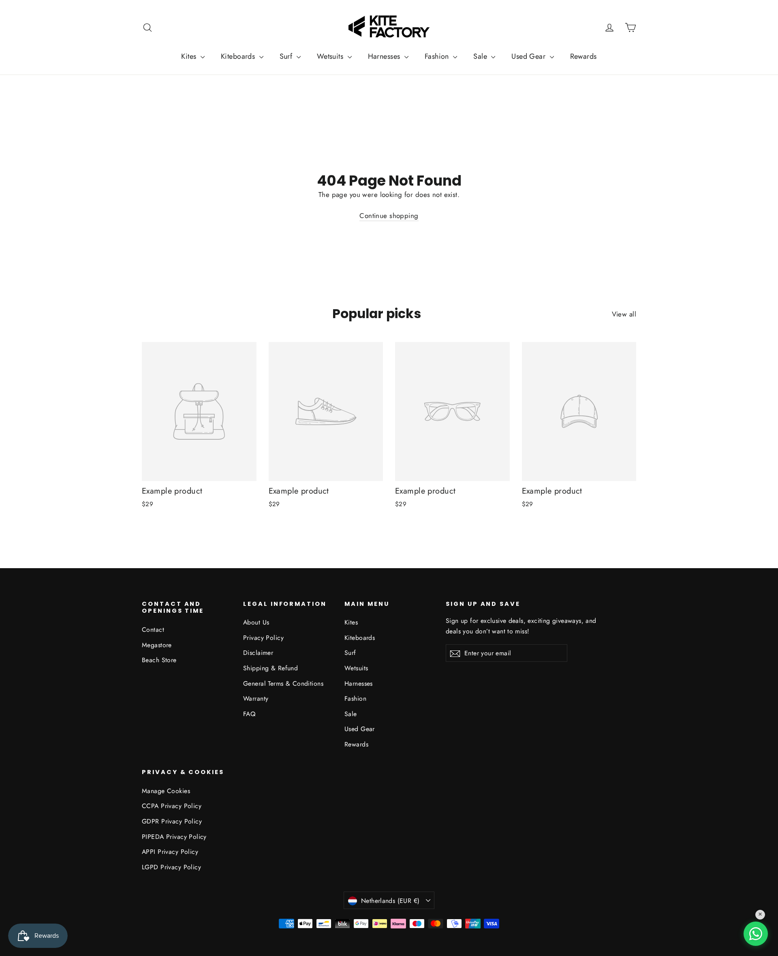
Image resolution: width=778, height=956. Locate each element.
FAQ (249, 714)
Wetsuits (331, 56)
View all (624, 314)
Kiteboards (239, 56)
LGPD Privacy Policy (171, 867)
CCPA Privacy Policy (171, 806)
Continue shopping (388, 215)
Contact (153, 629)
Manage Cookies (166, 791)
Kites (190, 56)
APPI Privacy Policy (170, 851)
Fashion (438, 56)
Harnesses (385, 56)
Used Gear (529, 56)
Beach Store (159, 660)
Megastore (157, 645)
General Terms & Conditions (283, 683)
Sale (481, 56)
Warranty (255, 698)
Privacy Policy (263, 637)
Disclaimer (258, 652)
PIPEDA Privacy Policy (174, 836)
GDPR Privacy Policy (172, 821)
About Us (256, 622)
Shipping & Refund (270, 668)
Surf (287, 56)
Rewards (583, 56)
